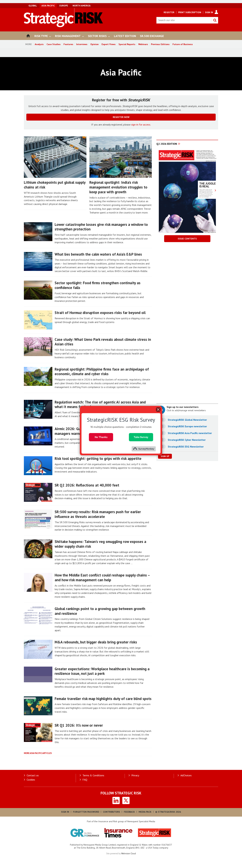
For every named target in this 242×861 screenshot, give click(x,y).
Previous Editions (160, 44)
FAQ (84, 779)
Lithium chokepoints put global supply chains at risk (54, 184)
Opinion (94, 44)
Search (214, 20)
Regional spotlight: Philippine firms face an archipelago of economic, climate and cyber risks (102, 371)
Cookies (31, 779)
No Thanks (101, 437)
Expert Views (109, 44)
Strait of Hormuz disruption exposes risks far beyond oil (100, 312)
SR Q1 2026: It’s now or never (79, 725)
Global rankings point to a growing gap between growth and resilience (100, 611)
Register (169, 12)
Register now (121, 117)
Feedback (129, 811)
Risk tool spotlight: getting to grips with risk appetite (98, 458)
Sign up (165, 456)
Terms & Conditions (93, 775)
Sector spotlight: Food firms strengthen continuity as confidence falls (97, 285)
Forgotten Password (86, 811)
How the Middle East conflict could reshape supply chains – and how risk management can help (102, 577)
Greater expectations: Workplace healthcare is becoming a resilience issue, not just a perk (102, 671)
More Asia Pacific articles (38, 753)
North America (82, 5)
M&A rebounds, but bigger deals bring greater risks (96, 642)
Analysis (39, 44)
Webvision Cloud (128, 853)
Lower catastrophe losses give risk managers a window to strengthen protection (101, 227)
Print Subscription (189, 12)
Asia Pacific (48, 5)
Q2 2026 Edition (166, 143)
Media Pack (145, 811)
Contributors (111, 811)
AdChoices (186, 775)
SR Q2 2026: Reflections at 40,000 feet (87, 485)
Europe (63, 5)
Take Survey (141, 437)
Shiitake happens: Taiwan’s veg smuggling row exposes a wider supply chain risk (100, 544)
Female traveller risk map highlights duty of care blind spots (103, 698)
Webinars (143, 44)
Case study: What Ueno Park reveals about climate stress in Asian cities (103, 342)
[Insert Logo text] (63, 26)
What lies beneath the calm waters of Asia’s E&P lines (98, 254)
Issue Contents (187, 238)
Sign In (209, 12)
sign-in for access (140, 124)
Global (32, 5)
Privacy (135, 775)
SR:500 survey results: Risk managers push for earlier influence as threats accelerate (98, 514)
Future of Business (183, 44)
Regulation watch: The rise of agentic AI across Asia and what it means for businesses (100, 404)
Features (68, 44)
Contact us (33, 775)
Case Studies (54, 44)
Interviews (81, 44)
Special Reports (127, 44)
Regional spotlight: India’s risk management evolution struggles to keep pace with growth (118, 187)
